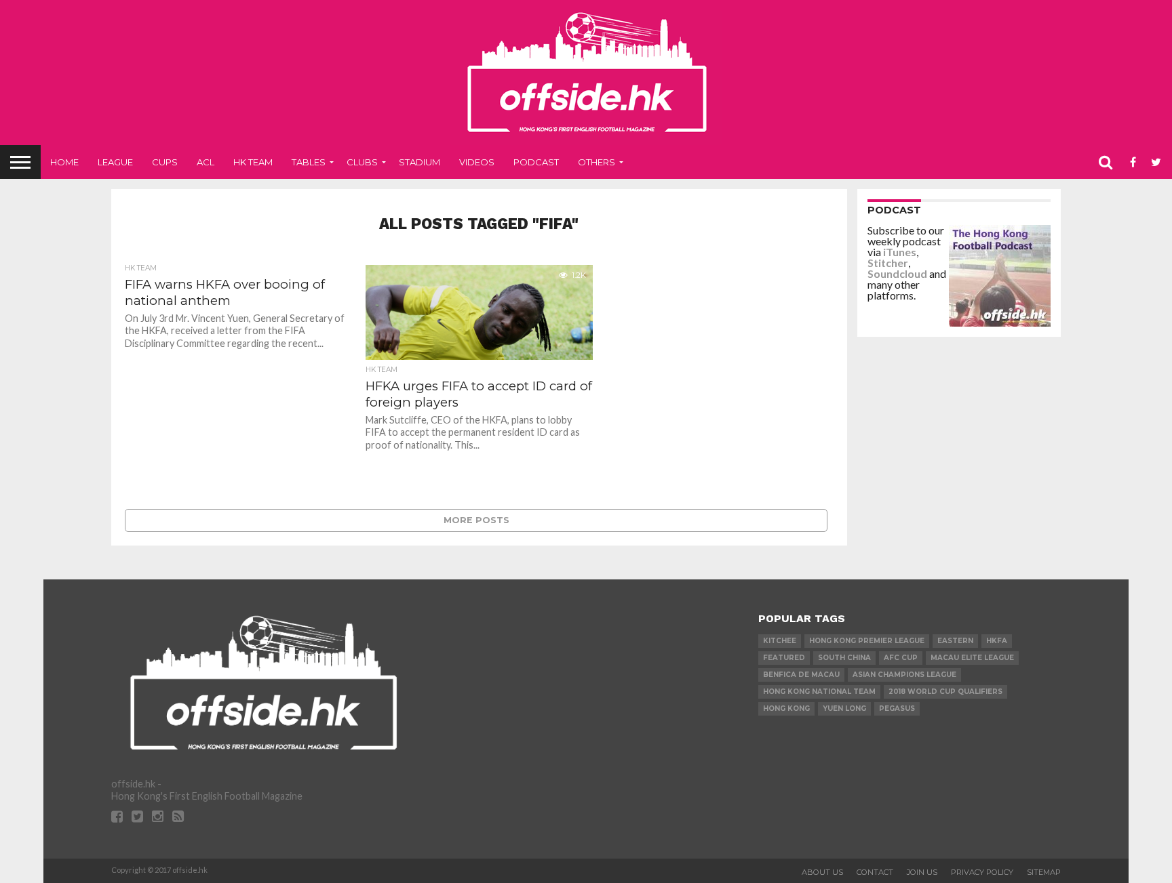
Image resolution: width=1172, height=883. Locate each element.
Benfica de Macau (801, 674)
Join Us (922, 872)
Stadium (419, 162)
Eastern (955, 640)
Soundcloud (897, 273)
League (115, 162)
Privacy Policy (982, 872)
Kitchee (779, 640)
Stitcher (887, 262)
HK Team (253, 162)
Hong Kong (786, 708)
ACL (205, 162)
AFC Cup (901, 657)
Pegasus (897, 708)
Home (64, 162)
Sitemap (1044, 872)
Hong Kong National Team (819, 691)
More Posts (476, 520)
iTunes (899, 251)
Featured (784, 657)
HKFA (996, 640)
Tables (309, 162)
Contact (875, 872)
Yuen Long (844, 708)
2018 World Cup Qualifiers (945, 691)
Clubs (362, 162)
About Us (822, 872)
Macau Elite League (972, 657)
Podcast (536, 162)
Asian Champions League (904, 674)
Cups (165, 162)
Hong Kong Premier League (866, 640)
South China (844, 657)
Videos (476, 162)
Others (596, 162)
